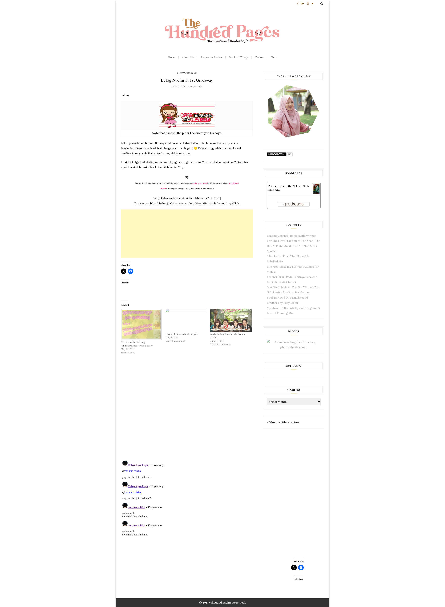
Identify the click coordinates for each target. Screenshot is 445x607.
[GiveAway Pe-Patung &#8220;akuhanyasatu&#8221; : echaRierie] (141, 324)
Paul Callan (275, 190)
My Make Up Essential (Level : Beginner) (293, 308)
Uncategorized (187, 73)
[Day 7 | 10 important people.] (186, 320)
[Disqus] (187, 412)
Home (172, 57)
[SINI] (217, 198)
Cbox (274, 57)
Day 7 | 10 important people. (182, 334)
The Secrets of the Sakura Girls (288, 186)
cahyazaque (195, 86)
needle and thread (199, 183)
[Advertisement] (187, 233)
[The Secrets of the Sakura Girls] (316, 188)
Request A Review (211, 57)
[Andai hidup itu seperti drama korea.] (231, 320)
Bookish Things (239, 57)
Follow (259, 57)
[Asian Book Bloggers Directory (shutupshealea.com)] (294, 344)
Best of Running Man (280, 313)
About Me (188, 57)
